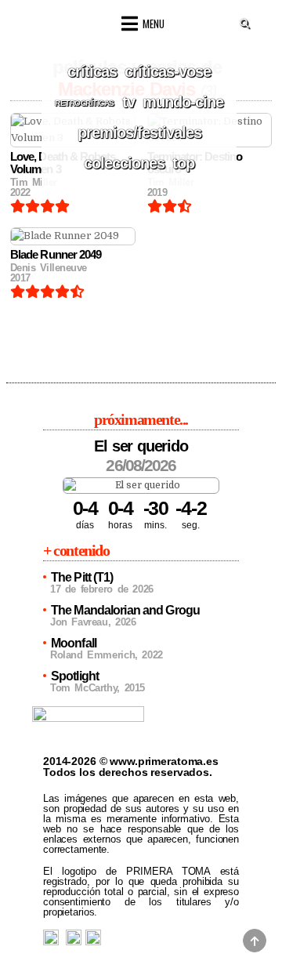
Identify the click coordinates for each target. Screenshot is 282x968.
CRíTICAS (92, 71)
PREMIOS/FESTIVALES (139, 132)
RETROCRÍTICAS (84, 103)
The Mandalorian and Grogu (125, 610)
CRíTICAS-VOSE (168, 71)
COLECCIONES (124, 163)
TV (128, 102)
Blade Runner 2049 (55, 254)
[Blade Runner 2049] (73, 236)
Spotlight (75, 676)
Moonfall (73, 643)
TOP (183, 163)
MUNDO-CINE (183, 102)
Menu (153, 23)
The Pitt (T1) (82, 577)
